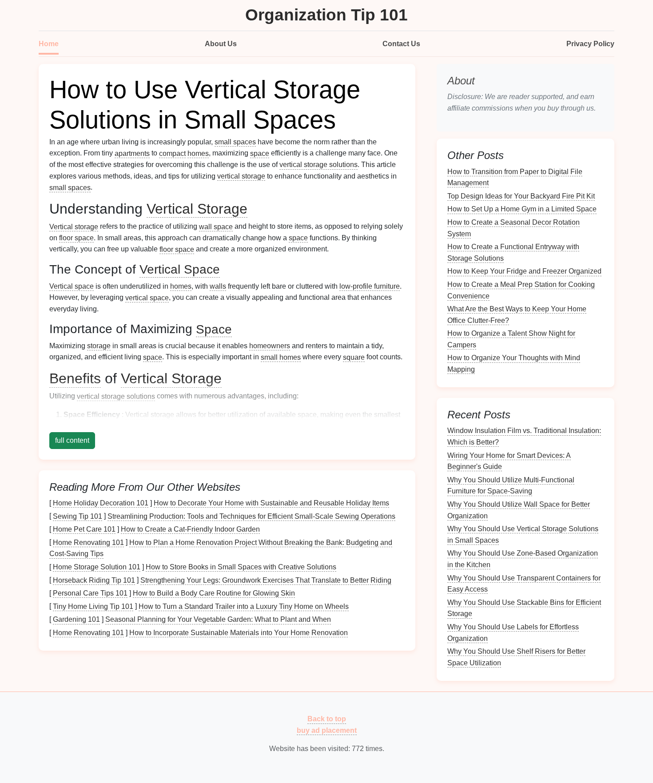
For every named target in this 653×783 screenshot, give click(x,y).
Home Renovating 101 (88, 542)
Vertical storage (73, 226)
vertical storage (241, 176)
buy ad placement (327, 730)
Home (49, 44)
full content (72, 440)
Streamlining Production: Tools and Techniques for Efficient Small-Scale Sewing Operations (251, 516)
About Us (221, 44)
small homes (281, 357)
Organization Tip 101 (326, 15)
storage (99, 346)
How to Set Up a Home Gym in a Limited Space (522, 209)
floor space (76, 238)
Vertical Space (179, 269)
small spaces (235, 142)
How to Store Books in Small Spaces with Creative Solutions (241, 567)
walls (218, 286)
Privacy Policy (590, 44)
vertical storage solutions (318, 164)
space (259, 153)
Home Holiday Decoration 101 (100, 503)
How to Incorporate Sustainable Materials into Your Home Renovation (238, 632)
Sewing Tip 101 (77, 516)
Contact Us (401, 44)
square (354, 357)
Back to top (326, 719)
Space (214, 329)
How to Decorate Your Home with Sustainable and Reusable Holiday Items (271, 503)
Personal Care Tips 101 (90, 593)
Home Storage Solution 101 (96, 567)
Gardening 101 (76, 619)
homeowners (269, 346)
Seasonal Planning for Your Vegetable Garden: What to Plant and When (218, 619)
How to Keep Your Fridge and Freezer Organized (524, 271)
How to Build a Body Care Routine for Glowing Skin (214, 593)
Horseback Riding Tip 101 (94, 580)
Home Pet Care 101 (84, 529)
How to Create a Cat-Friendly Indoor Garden (190, 529)
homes (198, 153)
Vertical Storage (197, 209)
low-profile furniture (369, 286)
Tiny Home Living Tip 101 (93, 606)
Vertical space (71, 286)
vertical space (147, 297)
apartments (132, 153)
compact (172, 153)
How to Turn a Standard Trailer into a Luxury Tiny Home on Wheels (244, 606)
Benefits (75, 378)
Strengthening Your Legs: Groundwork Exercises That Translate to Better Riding (265, 580)
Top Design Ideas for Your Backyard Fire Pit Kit (521, 195)
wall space (216, 226)
